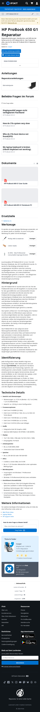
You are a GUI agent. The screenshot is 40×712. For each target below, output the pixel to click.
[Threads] (31, 682)
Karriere (4, 619)
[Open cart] (32, 3)
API (3, 625)
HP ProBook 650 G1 (12, 14)
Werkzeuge (8, 224)
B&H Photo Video (8, 512)
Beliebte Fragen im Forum (18, 96)
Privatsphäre (6, 638)
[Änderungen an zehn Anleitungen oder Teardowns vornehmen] (25, 555)
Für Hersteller (25, 625)
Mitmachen (24, 616)
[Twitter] (12, 682)
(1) (7, 221)
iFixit (26, 565)
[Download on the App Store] (28, 636)
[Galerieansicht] (37, 163)
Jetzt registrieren (29, 9)
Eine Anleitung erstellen (12, 51)
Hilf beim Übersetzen (18, 676)
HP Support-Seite (8, 516)
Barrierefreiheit (7, 635)
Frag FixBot (18, 530)
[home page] (12, 3)
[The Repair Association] (35, 682)
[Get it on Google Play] (29, 642)
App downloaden (27, 631)
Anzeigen (32, 238)
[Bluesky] (28, 682)
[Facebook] (8, 682)
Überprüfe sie (12, 23)
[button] (27, 3)
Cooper (10, 47)
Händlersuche (25, 622)
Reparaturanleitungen (12, 78)
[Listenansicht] (34, 163)
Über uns (5, 610)
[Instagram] (16, 682)
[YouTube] (20, 682)
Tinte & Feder (10, 539)
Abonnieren (20, 663)
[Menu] (3, 3)
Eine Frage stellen (8, 102)
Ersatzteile (8, 216)
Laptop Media (7, 514)
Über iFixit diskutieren (9, 616)
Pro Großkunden (26, 619)
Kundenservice (6, 613)
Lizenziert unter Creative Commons (20, 705)
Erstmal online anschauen (11, 666)
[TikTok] (4, 682)
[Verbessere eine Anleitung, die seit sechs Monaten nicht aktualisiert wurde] (21, 555)
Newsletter (5, 622)
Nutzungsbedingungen (9, 641)
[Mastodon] (24, 682)
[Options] (3, 14)
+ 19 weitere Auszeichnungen (24, 558)
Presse (23, 610)
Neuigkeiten (25, 613)
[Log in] (37, 3)
